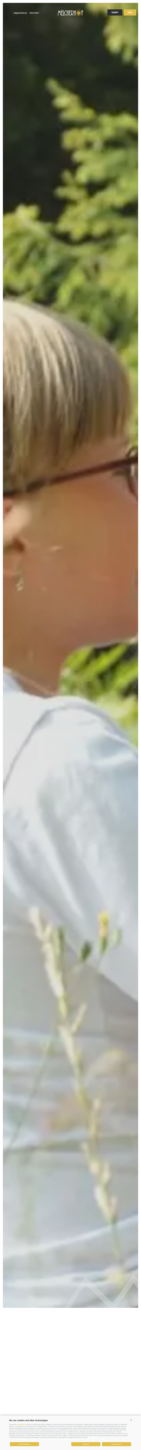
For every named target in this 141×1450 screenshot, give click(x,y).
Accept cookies (116, 1444)
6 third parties (21, 1424)
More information (24, 1444)
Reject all (86, 1444)
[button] (131, 1420)
